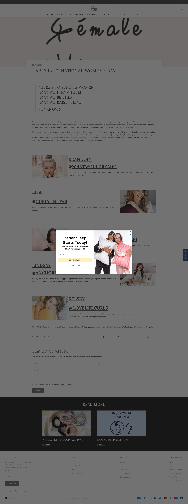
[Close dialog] (129, 233)
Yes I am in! (75, 260)
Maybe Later (75, 266)
